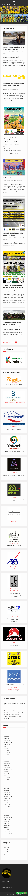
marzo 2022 (7, 777)
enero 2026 (7, 732)
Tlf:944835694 (14, 521)
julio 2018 (6, 821)
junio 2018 (6, 823)
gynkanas (4, 291)
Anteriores (5, 342)
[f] (2, 5)
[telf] (10, 5)
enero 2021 (7, 790)
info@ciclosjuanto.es (14, 644)
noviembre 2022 (8, 769)
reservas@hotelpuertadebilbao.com (17, 402)
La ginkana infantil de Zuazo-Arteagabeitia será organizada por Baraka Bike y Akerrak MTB (12, 140)
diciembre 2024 (7, 740)
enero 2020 (7, 802)
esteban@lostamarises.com (14, 689)
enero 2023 (6, 765)
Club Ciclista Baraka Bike (7, 887)
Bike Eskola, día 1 (7, 178)
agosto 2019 (7, 806)
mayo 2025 (6, 736)
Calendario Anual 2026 (9, 707)
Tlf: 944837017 (14, 472)
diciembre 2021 (7, 782)
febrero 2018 (7, 827)
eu (16, 17)
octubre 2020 (7, 794)
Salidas (5, 53)
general (4, 239)
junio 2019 (6, 809)
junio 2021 (6, 786)
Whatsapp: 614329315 (14, 474)
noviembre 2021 (8, 784)
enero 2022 (7, 779)
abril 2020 (6, 800)
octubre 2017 (7, 836)
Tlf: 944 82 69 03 (14, 588)
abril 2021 (6, 788)
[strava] (12, 5)
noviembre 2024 (8, 742)
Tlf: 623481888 (14, 450)
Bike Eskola (6, 89)
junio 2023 (6, 759)
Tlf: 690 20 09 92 (14, 590)
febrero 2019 (7, 813)
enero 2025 (7, 738)
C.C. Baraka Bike (20, 51)
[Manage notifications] (25, 893)
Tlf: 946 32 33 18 (14, 616)
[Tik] (14, 5)
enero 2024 (7, 755)
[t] (7, 5)
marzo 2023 (7, 763)
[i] (5, 5)
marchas (6, 856)
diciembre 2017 (7, 831)
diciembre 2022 (7, 767)
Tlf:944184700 (6, 402)
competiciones (12, 89)
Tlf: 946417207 (14, 428)
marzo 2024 (7, 752)
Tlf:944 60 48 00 (14, 543)
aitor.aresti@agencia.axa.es (14, 568)
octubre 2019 (7, 804)
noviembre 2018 (8, 817)
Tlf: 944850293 (14, 642)
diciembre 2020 (7, 792)
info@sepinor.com (14, 426)
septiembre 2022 (8, 771)
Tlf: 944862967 (14, 497)
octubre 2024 (7, 744)
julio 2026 (6, 730)
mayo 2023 (6, 761)
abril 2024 (6, 750)
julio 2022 (6, 773)
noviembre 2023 (8, 757)
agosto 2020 (7, 798)
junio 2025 (6, 734)
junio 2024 (6, 746)
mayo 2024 (6, 748)
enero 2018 (7, 829)
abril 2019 (6, 811)
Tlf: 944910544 (14, 687)
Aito (17, 326)
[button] (21, 893)
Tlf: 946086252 (14, 382)
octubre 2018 (7, 819)
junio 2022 (6, 775)
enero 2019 (7, 815)
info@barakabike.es (6, 881)
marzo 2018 (7, 825)
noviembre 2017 (8, 833)
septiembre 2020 (8, 796)
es (13, 17)
